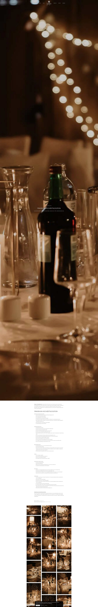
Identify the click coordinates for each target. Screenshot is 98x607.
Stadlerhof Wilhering (48, 501)
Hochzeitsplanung (41, 500)
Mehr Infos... (50, 603)
